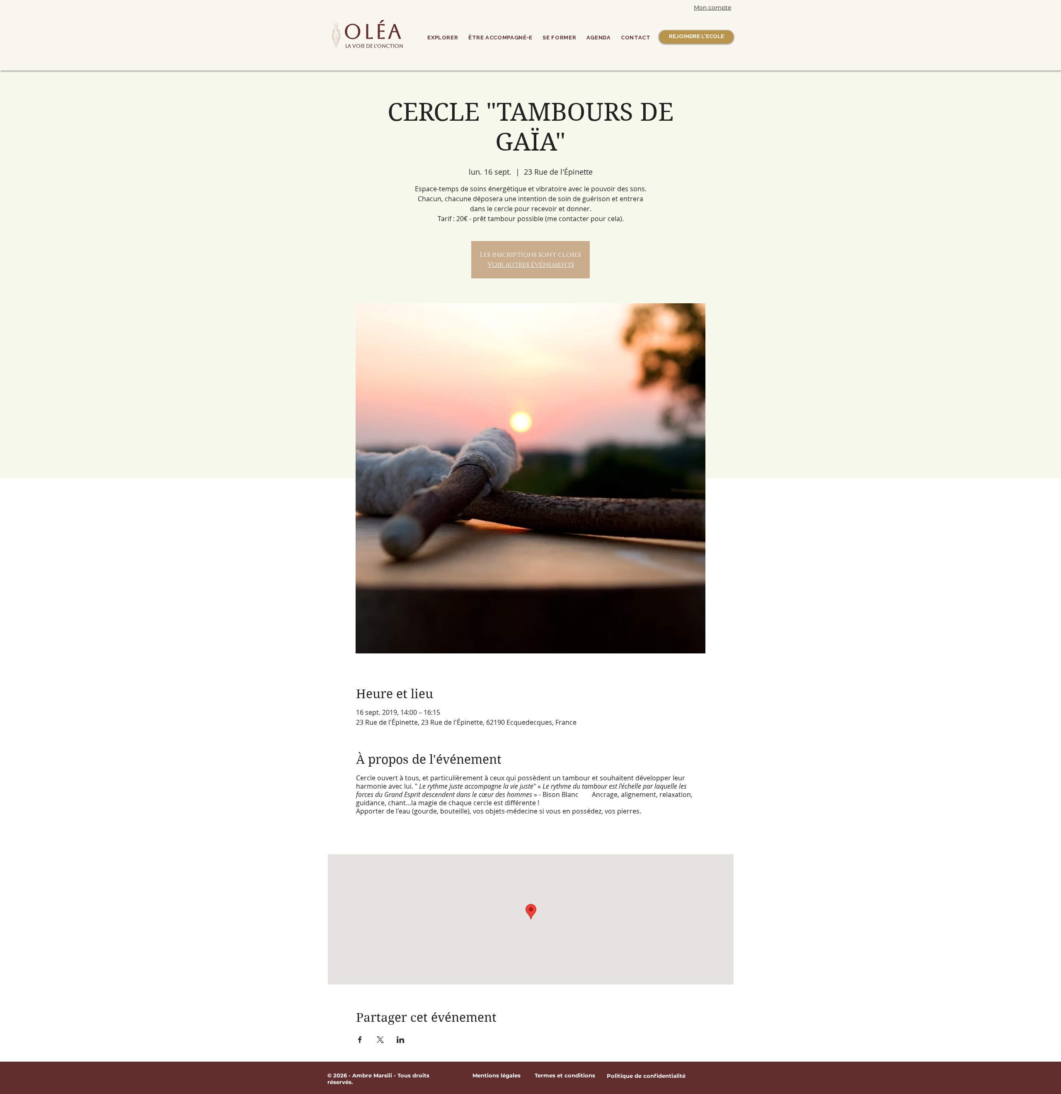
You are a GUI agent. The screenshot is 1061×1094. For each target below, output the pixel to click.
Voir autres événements (530, 264)
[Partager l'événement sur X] (380, 1039)
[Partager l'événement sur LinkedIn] (401, 1039)
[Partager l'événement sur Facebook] (360, 1039)
